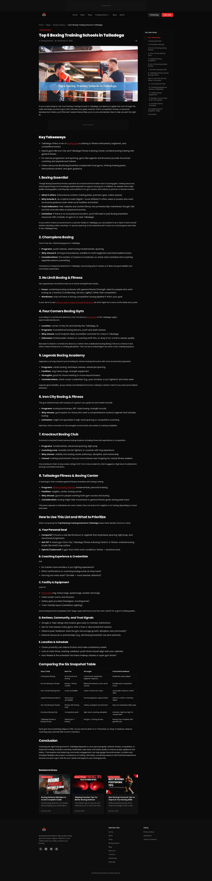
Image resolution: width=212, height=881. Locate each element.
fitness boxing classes (64, 487)
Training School (101, 15)
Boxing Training (59, 25)
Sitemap (112, 862)
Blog (114, 15)
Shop (90, 15)
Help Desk (167, 15)
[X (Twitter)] (40, 849)
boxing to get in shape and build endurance (74, 302)
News (82, 15)
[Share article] (136, 40)
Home (75, 15)
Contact (112, 854)
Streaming (154, 15)
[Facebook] (46, 849)
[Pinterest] (56, 849)
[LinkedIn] (51, 849)
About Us (112, 851)
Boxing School (114, 843)
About (122, 15)
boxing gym (73, 143)
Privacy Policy (149, 832)
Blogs (48, 25)
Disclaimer (148, 836)
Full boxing (47, 593)
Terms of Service (150, 839)
